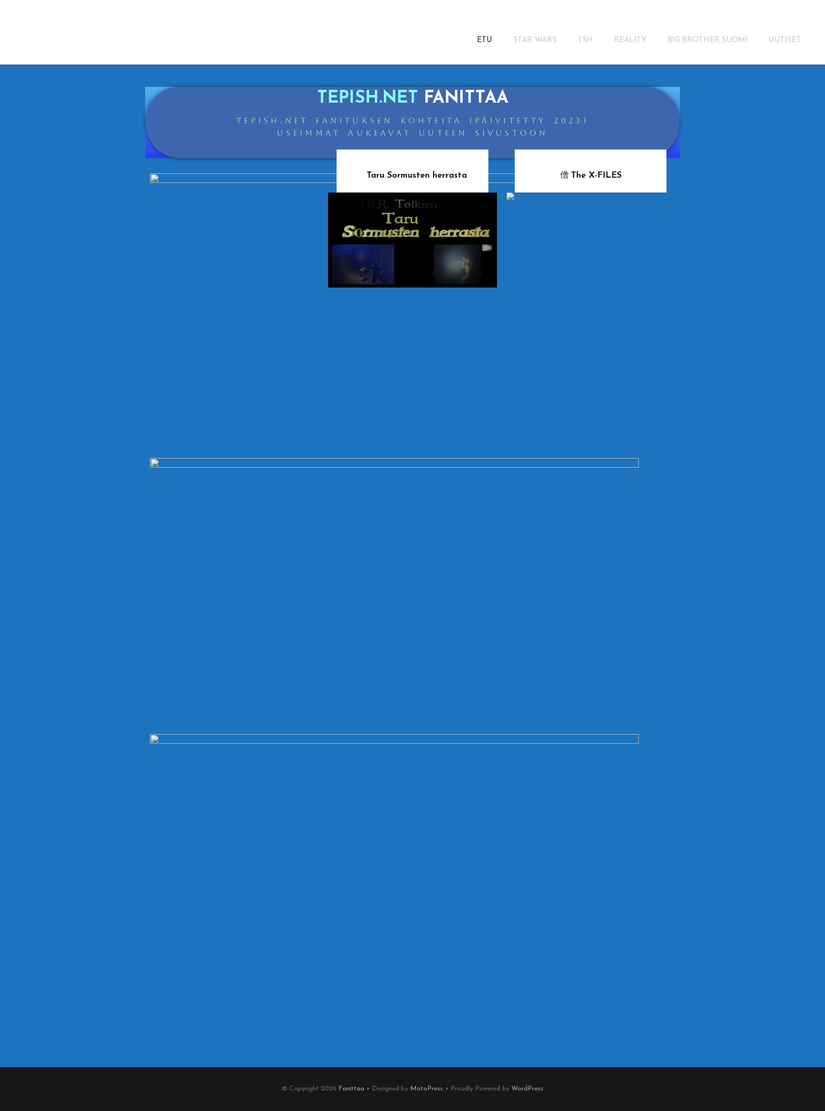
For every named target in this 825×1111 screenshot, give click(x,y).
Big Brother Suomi (707, 40)
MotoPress (426, 1088)
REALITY (630, 40)
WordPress (527, 1088)
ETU (484, 40)
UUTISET (785, 40)
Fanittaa (351, 1088)
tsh (585, 40)
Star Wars (535, 40)
